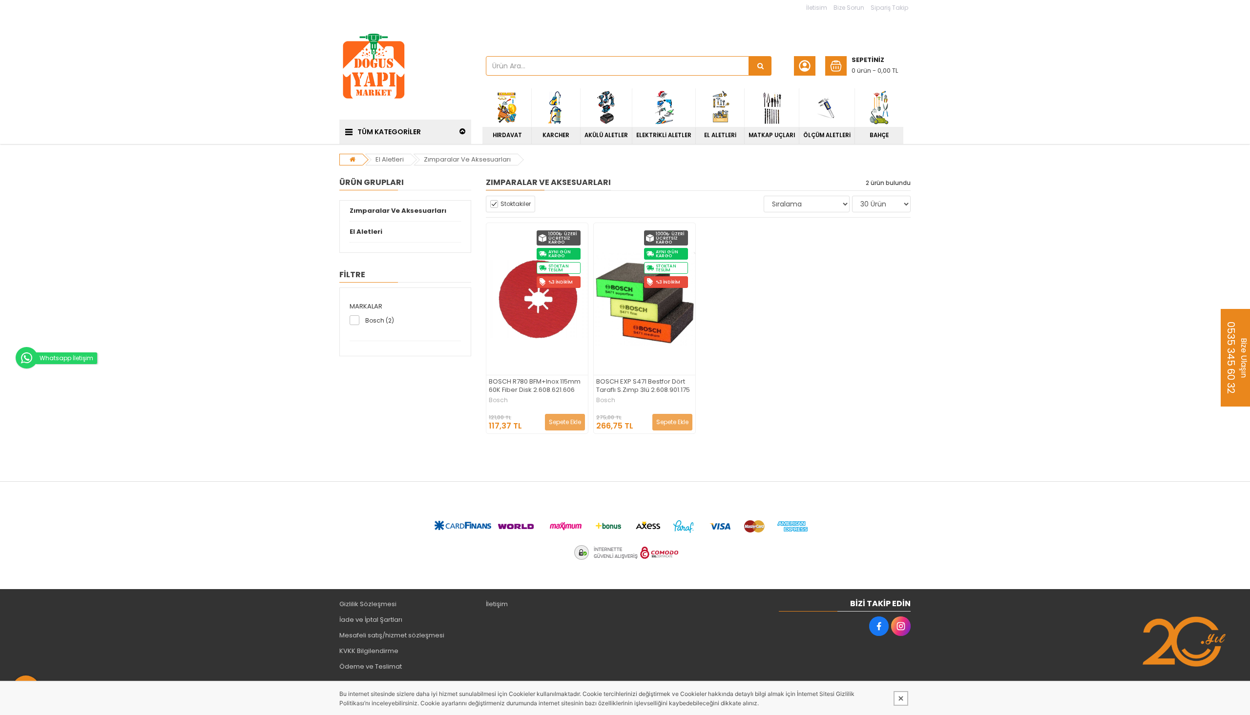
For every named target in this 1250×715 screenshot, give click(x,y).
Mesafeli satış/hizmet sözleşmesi (391, 635)
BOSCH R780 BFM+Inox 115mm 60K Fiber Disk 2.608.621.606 (535, 386)
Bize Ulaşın (1236, 358)
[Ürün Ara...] (760, 66)
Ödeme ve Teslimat (370, 666)
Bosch (498, 400)
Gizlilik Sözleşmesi (367, 604)
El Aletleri (389, 159)
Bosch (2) (379, 320)
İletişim (497, 604)
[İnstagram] (901, 626)
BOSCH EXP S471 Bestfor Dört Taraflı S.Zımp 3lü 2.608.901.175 (643, 386)
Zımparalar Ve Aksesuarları (467, 159)
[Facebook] (879, 626)
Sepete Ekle (565, 422)
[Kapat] (901, 698)
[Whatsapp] (27, 357)
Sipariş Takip (889, 7)
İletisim (816, 7)
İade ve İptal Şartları (370, 619)
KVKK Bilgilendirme (368, 650)
